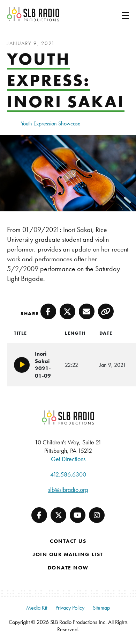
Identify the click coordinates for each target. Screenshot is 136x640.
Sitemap (101, 607)
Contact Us (68, 541)
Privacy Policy (69, 607)
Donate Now (68, 567)
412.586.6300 (68, 474)
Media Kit (36, 607)
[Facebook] (39, 515)
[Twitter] (58, 515)
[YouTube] (77, 515)
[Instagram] (97, 515)
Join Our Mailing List (68, 554)
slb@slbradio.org (68, 490)
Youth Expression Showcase (51, 123)
